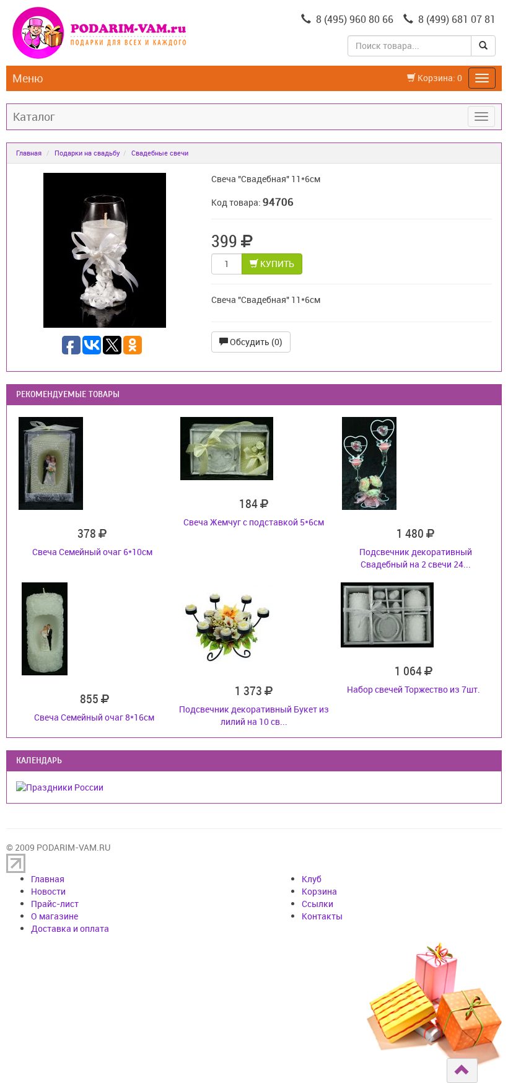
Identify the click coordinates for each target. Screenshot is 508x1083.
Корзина (319, 891)
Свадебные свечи (159, 152)
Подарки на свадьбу (87, 152)
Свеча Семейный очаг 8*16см (94, 717)
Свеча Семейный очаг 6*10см (92, 552)
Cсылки (317, 904)
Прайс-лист (55, 904)
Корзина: (439, 78)
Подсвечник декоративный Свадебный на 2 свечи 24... (415, 558)
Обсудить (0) (255, 342)
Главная (29, 152)
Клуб (312, 879)
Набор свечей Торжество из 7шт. (413, 689)
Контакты (322, 916)
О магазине (54, 916)
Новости (48, 891)
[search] (483, 45)
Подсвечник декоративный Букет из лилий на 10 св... (254, 715)
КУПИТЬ (276, 264)
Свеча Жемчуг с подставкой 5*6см (253, 522)
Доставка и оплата (70, 928)
